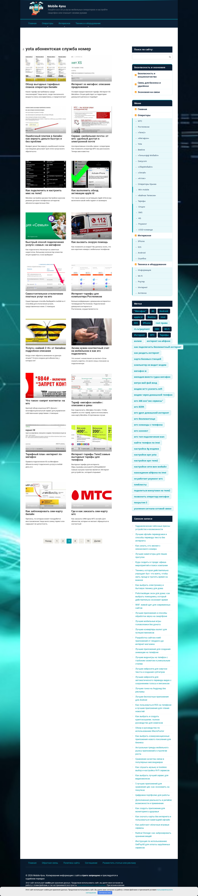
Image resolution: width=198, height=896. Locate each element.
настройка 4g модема (146, 448)
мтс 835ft (139, 406)
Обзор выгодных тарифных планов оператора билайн (43, 86)
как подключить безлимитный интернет (157, 346)
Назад (48, 541)
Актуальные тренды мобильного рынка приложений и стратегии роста (152, 750)
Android (141, 252)
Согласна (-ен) (105, 893)
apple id (138, 317)
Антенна (142, 293)
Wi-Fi (140, 275)
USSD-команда (145, 229)
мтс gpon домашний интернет (151, 412)
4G (139, 218)
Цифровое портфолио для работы (152, 795)
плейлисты (140, 484)
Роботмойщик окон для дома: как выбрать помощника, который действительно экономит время (152, 596)
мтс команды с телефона (148, 424)
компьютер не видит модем (150, 364)
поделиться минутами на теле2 (152, 490)
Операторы (47, 23)
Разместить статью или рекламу (119, 863)
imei (163, 317)
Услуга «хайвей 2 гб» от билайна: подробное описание (46, 349)
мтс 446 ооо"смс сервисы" (148, 400)
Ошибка (142, 258)
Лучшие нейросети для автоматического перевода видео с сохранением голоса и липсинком (153, 680)
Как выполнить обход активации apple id (84, 192)
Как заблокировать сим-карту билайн (44, 513)
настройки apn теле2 (146, 460)
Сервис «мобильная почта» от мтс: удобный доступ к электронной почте (89, 138)
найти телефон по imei (147, 442)
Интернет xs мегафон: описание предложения (90, 86)
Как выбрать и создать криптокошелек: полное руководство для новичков (149, 719)
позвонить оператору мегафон (151, 496)
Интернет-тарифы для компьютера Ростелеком (86, 295)
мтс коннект (141, 430)
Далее (97, 541)
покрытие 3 (140, 502)
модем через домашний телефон (153, 394)
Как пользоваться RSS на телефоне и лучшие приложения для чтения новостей (153, 708)
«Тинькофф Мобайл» (148, 155)
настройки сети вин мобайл (150, 466)
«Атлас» (142, 178)
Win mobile (143, 189)
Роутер (141, 281)
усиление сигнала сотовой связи (152, 508)
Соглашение (91, 863)
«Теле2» (142, 132)
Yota (140, 143)
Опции (141, 206)
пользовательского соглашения (91, 885)
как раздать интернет (146, 352)
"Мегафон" (140, 311)
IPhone (141, 241)
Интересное (64, 23)
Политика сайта (71, 863)
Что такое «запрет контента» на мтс (45, 402)
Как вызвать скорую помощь (89, 242)
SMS (140, 212)
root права (162, 322)
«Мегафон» (143, 138)
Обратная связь (50, 863)
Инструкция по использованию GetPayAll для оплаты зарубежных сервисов (152, 844)
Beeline (141, 149)
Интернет (142, 287)
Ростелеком (143, 126)
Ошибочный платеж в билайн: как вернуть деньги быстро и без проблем (44, 138)
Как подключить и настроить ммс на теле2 (44, 192)
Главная (32, 23)
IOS (139, 247)
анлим (138, 341)
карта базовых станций (147, 358)
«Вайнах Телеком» (147, 195)
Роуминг (142, 223)
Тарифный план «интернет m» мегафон (44, 456)
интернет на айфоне (158, 341)
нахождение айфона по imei (150, 472)
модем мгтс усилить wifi (148, 388)
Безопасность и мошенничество (147, 75)
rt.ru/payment (142, 329)
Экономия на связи (149, 92)
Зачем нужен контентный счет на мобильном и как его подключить (90, 350)
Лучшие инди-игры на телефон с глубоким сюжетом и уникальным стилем (152, 660)
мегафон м (140, 370)
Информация (144, 270)
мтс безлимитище (144, 418)
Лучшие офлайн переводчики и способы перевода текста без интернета (151, 537)
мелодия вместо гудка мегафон (152, 376)
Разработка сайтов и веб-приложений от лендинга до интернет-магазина (149, 640)
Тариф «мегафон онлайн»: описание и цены (87, 404)
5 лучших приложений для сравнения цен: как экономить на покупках (152, 786)
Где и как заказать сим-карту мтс (89, 513)
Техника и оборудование (88, 23)
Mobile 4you (57, 6)
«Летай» (142, 172)
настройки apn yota (145, 454)
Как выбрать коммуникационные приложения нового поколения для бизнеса (153, 739)
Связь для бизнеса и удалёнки (149, 84)
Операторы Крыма (147, 184)
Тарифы (142, 201)
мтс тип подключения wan (149, 436)
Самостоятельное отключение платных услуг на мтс (44, 295)
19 (88, 541)
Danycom (142, 161)
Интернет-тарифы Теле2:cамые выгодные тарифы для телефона (90, 457)
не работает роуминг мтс (148, 478)
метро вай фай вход (145, 382)
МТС (140, 121)
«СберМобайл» (145, 166)
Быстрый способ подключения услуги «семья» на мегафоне (45, 243)
